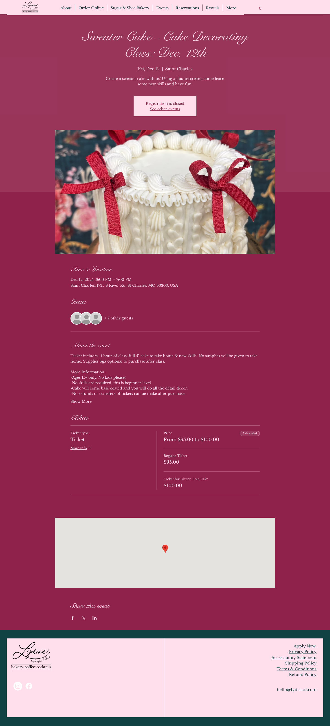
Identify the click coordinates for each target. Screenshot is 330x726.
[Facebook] (28, 686)
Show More (81, 401)
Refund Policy (303, 674)
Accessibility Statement (294, 657)
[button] (260, 6)
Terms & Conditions (297, 669)
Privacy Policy (303, 651)
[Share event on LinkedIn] (94, 618)
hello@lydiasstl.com (297, 689)
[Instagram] (17, 686)
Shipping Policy (301, 663)
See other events (165, 109)
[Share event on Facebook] (72, 618)
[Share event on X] (83, 618)
